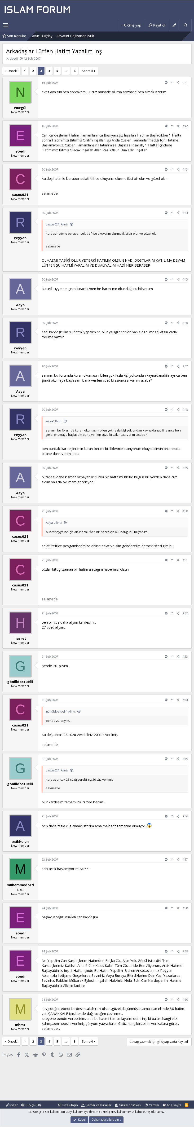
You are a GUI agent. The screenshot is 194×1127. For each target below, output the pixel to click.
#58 (185, 908)
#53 (185, 657)
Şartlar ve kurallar (98, 1105)
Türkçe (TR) (32, 1105)
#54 (185, 700)
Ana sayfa (173, 1105)
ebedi (13, 58)
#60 (185, 1000)
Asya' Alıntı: (54, 421)
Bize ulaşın (70, 1105)
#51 (185, 560)
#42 (185, 126)
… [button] (65, 71)
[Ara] (185, 25)
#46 (185, 323)
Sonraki (87, 71)
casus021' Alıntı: (57, 224)
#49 (185, 468)
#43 (185, 169)
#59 (185, 951)
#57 (185, 860)
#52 (185, 613)
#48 (185, 410)
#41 (185, 83)
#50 (185, 511)
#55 (185, 759)
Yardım (154, 1105)
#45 (185, 279)
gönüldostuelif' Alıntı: (61, 711)
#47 (185, 366)
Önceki (13, 71)
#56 (185, 816)
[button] (6, 25)
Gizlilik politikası (130, 1105)
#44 (185, 213)
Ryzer (13, 1105)
